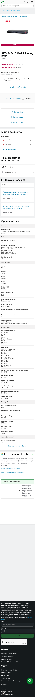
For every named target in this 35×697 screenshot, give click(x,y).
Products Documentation (9, 654)
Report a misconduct (7, 694)
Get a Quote (5, 675)
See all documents (9, 149)
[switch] (3, 693)
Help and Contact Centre (9, 670)
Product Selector (6, 659)
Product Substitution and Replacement (13, 662)
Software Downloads (8, 656)
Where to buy (5, 678)
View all (14, 16)
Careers (4, 689)
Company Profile (6, 692)
